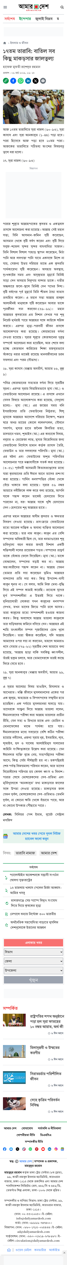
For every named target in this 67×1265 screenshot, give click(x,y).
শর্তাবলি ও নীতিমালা (49, 1128)
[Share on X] (36, 81)
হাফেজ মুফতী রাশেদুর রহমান (21, 67)
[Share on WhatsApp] (21, 81)
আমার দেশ (49, 853)
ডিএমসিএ (45, 1135)
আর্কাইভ (54, 1250)
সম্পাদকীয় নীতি (34, 1141)
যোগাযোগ (27, 1128)
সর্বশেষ (33, 867)
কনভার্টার (40, 1250)
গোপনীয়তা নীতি (26, 1135)
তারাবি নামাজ (25, 853)
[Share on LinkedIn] (28, 81)
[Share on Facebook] (13, 81)
